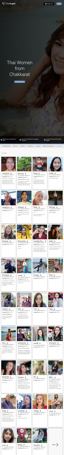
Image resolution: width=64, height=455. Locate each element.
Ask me (19, 248)
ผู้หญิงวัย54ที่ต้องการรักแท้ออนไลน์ (24, 179)
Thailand (22, 146)
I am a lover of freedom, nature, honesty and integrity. (7, 317)
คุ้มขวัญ (21, 174)
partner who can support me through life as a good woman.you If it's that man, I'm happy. (8, 283)
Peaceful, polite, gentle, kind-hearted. (8, 416)
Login (59, 3)
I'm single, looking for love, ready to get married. (55, 248)
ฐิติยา (51, 377)
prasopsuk (22, 343)
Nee (19, 309)
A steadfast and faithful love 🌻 (24, 212)
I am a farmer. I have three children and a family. (8, 280)
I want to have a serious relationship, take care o (55, 246)
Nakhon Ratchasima (48, 146)
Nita (50, 275)
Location (38, 146)
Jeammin (5, 173)
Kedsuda (5, 377)
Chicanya (5, 275)
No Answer (4, 382)
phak (51, 241)
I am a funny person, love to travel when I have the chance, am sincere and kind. (8, 351)
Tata (51, 309)
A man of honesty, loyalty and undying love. (39, 215)
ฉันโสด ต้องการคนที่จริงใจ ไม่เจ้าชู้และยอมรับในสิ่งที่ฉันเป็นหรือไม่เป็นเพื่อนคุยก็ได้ (24, 352)
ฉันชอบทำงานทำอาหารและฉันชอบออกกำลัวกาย (24, 383)
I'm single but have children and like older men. (8, 348)
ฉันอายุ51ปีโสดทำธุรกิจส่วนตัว (24, 348)
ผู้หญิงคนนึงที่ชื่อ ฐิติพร (7, 314)
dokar (51, 173)
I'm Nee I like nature (22, 314)
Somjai (36, 275)
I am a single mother (53, 178)
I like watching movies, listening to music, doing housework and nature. (23, 317)
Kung (35, 173)
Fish (35, 309)
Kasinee (5, 241)
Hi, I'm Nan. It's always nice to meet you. (40, 246)
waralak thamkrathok (39, 241)
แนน (4, 445)
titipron (5, 309)
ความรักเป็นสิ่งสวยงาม (54, 383)
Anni (4, 343)
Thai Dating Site (6, 146)
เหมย (51, 411)
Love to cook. (20, 282)
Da (35, 377)
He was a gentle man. (22, 418)
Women (15, 146)
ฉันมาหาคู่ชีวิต (52, 212)
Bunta (20, 445)
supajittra (5, 207)
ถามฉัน (19, 246)
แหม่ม (20, 275)
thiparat (21, 207)
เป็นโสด (19, 416)
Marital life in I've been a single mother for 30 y (8, 178)
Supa (4, 411)
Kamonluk (22, 241)
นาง (34, 212)
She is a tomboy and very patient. (23, 214)
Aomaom (52, 343)
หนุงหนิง (37, 445)
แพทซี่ (36, 343)
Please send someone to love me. (24, 281)
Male (35, 207)
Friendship (30, 146)
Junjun (36, 411)
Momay (52, 207)
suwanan (21, 411)
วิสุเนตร (21, 377)
